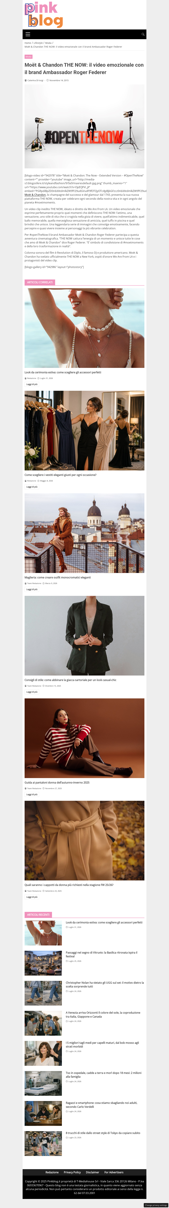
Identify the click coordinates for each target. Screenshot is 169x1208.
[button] (143, 34)
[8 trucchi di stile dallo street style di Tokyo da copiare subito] (43, 1143)
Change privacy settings (156, 1205)
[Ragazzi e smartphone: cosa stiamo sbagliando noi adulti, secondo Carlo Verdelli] (43, 1113)
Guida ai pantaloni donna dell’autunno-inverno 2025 (57, 782)
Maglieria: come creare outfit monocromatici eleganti (58, 577)
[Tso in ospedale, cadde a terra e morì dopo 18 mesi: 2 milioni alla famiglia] (43, 1083)
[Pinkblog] (44, 14)
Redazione (52, 1172)
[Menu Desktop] (28, 34)
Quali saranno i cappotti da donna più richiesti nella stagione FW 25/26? (69, 885)
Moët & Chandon (35, 195)
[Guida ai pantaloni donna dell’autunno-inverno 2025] (84, 738)
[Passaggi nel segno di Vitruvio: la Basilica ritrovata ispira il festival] (43, 963)
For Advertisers (113, 1172)
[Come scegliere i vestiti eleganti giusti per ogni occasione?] (84, 430)
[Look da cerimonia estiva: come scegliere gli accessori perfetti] (84, 328)
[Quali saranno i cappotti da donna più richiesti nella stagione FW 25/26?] (84, 840)
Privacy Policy (72, 1172)
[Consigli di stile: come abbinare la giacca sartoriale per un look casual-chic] (84, 636)
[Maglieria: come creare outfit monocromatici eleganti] (84, 533)
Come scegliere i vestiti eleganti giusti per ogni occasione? (60, 475)
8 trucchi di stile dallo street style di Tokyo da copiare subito (103, 1133)
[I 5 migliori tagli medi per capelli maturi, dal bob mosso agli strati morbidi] (43, 1053)
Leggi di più (31, 384)
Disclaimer (92, 1172)
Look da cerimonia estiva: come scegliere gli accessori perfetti (63, 372)
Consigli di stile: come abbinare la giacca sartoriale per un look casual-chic (70, 680)
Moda (28, 56)
